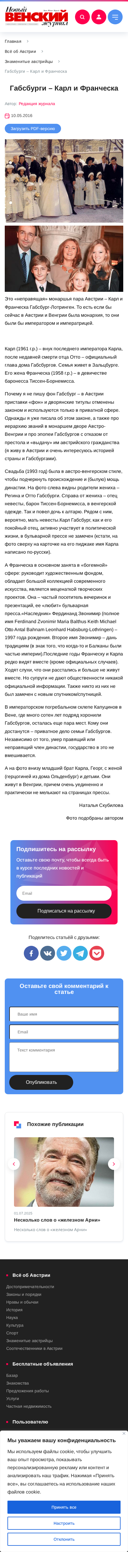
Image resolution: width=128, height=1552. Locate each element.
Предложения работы (27, 1390)
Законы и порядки (23, 1294)
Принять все (64, 1507)
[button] (14, 1165)
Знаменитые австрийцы (29, 61)
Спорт (12, 1333)
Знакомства (17, 1383)
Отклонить (64, 1539)
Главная (13, 41)
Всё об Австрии (20, 51)
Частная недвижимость (28, 1406)
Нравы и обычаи (22, 1302)
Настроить (64, 1523)
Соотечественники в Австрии (34, 1348)
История (14, 1309)
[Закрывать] (124, 1433)
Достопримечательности (30, 1286)
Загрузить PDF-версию (33, 128)
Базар (12, 1375)
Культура (15, 1325)
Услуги (12, 1398)
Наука (12, 1317)
